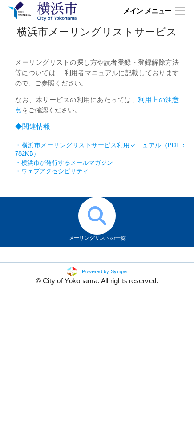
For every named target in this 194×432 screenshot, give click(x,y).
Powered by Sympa (104, 271)
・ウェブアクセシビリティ (52, 171)
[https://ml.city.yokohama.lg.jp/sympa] (43, 10)
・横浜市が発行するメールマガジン (64, 162)
